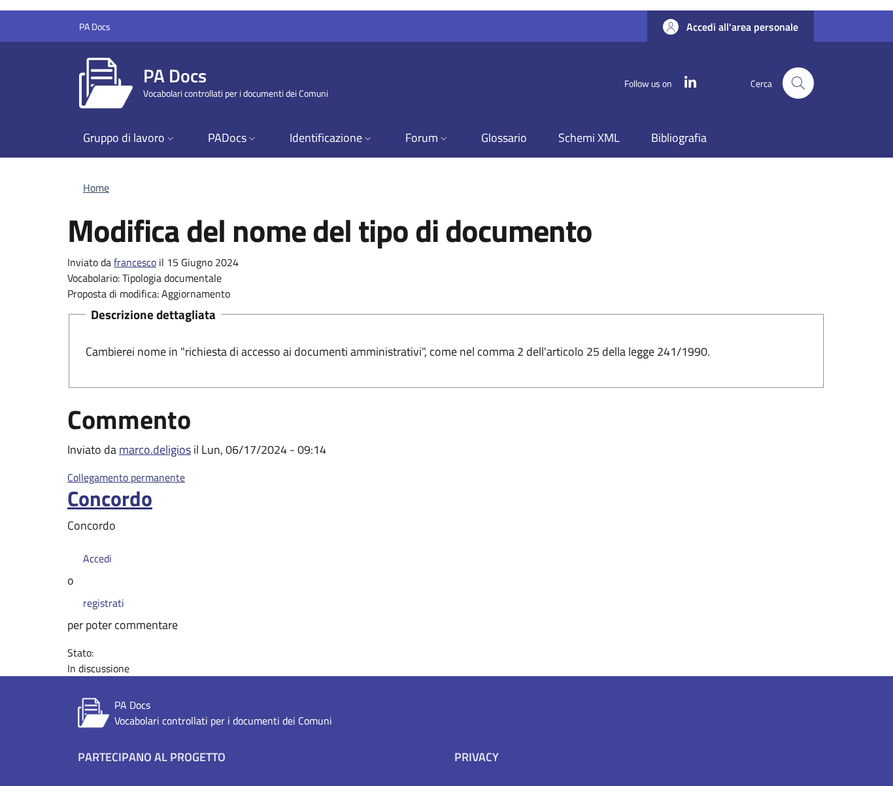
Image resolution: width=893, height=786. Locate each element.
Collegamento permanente (126, 477)
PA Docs (94, 26)
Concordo (109, 498)
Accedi (97, 558)
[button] (730, 26)
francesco (135, 262)
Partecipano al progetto (152, 757)
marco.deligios (155, 449)
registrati (103, 603)
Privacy (476, 757)
